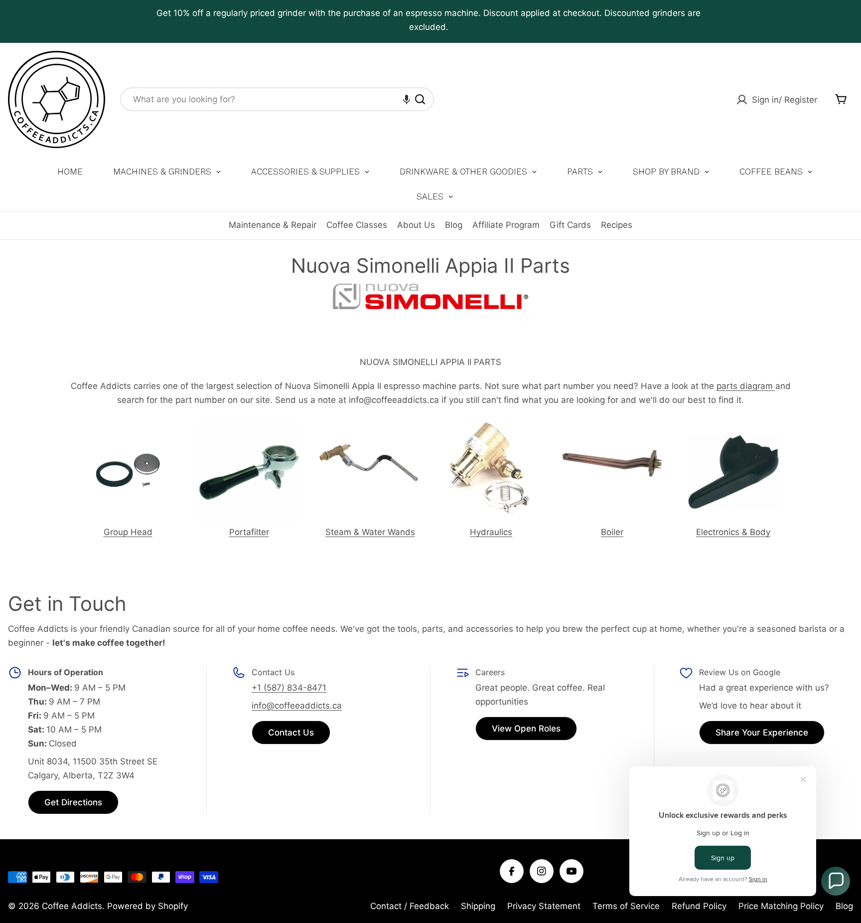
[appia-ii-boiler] (612, 427)
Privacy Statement (543, 906)
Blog (453, 225)
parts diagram (746, 386)
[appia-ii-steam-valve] (370, 426)
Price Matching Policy (781, 906)
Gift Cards (570, 225)
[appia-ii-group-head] (128, 429)
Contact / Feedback (409, 906)
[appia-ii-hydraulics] (491, 426)
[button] (406, 99)
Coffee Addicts (72, 906)
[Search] (420, 99)
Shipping (478, 906)
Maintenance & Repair (272, 225)
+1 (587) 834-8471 (289, 688)
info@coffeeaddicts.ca (297, 706)
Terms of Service (626, 906)
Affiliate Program (506, 225)
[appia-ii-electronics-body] (733, 427)
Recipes (616, 225)
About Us (416, 225)
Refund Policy (699, 906)
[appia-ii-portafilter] (249, 428)
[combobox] (277, 99)
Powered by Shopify (147, 906)
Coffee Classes (356, 225)
